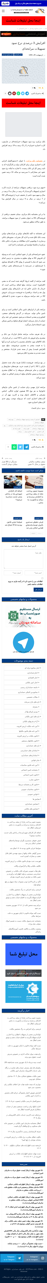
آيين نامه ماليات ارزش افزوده (27, 726)
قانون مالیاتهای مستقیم (30, 741)
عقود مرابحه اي (17, 428)
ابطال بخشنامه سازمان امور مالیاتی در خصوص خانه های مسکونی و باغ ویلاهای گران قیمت (22, 1124)
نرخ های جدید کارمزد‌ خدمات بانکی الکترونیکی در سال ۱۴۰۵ (23, 1116)
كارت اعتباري (40, 431)
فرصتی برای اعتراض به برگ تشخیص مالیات (25, 890)
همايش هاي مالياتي (31, 809)
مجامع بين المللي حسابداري (28, 692)
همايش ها (36, 799)
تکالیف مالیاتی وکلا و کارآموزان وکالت (27, 866)
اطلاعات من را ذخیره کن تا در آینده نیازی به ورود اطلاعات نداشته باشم (25, 582)
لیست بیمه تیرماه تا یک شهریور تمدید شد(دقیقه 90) (22, 1062)
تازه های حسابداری (33, 746)
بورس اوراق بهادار (31, 712)
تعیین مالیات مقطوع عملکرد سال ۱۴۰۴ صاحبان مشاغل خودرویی (24, 1077)
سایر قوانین (35, 760)
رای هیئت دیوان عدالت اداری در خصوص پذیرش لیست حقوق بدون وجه (24, 1055)
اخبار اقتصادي (18, 54)
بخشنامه (32, 1193)
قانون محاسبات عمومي (29, 789)
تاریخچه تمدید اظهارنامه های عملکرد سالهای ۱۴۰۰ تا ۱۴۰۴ (22, 1146)
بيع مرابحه (10, 419)
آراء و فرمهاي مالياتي (30, 721)
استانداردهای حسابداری (29, 755)
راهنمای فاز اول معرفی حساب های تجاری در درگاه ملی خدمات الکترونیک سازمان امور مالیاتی (23, 1069)
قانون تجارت (33, 780)
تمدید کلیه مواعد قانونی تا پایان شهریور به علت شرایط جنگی (24, 1047)
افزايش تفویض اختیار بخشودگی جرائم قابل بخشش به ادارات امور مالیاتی (23, 1094)
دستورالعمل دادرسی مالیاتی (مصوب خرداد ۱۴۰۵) (23, 1101)
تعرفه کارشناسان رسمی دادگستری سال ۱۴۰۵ (24, 1132)
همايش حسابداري (31, 804)
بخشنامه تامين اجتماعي (29, 770)
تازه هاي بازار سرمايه (32, 702)
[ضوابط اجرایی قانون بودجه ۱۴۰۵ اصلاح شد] (13, 513)
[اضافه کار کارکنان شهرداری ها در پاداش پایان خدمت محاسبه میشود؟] (13, 482)
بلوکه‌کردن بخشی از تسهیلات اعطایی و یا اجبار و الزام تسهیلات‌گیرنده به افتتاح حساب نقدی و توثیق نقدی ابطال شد (23, 897)
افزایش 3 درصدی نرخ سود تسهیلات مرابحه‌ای (28, 419)
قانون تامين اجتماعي (30, 775)
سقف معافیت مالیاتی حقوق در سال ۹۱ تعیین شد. (36, 464)
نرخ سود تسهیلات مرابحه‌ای (37, 434)
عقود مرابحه (26, 428)
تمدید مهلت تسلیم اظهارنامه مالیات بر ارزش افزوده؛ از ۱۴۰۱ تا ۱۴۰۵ (25, 1155)
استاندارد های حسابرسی (29, 750)
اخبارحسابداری (32, 673)
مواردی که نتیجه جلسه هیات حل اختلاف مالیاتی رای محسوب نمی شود (22, 1085)
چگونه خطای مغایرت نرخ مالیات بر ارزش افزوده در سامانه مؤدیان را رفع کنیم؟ (22, 1138)
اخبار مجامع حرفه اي (8, 54)
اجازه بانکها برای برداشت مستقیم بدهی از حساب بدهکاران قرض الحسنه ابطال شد (23, 1108)
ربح (5, 425)
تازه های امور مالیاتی (32, 716)
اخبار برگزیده (39, 487)
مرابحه (20, 431)
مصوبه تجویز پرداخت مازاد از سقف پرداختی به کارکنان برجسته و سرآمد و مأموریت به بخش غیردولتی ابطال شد (24, 825)
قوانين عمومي (33, 794)
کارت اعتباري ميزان (29, 431)
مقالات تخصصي (32, 697)
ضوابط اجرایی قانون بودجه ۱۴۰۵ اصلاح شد (25, 848)
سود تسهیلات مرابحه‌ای (38, 428)
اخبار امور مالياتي (31, 682)
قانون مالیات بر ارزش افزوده (27, 736)
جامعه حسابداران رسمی (29, 687)
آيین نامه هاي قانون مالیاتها (28, 731)
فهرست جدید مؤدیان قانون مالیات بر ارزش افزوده (23, 861)
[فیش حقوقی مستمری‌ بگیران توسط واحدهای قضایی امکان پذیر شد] (34, 513)
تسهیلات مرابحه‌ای (39, 422)
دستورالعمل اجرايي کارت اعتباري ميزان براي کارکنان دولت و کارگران (26, 425)
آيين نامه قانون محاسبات (29, 765)
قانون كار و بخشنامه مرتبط (28, 784)
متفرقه (35, 707)
